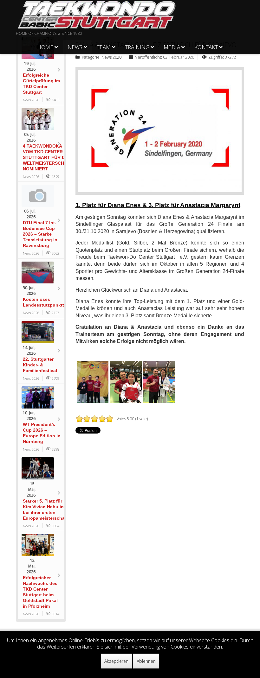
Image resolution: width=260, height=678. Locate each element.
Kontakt (206, 47)
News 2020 (111, 57)
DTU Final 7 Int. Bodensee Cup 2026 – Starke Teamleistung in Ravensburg (40, 234)
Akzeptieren (116, 661)
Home (45, 47)
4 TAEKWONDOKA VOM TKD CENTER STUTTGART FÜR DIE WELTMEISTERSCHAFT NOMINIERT (48, 157)
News (75, 47)
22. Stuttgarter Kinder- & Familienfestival (40, 365)
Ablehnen (146, 661)
